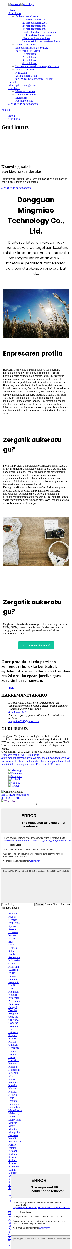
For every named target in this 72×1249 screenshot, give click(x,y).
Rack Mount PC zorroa (28, 50)
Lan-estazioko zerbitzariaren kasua (41, 41)
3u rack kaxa (29, 60)
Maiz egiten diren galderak (23, 85)
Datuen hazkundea (25, 94)
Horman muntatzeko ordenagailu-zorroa (37, 66)
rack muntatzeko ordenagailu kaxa (44, 761)
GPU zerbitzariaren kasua (36, 35)
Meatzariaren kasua (26, 75)
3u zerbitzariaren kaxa (34, 25)
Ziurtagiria (21, 97)
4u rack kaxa (29, 63)
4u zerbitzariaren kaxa (34, 28)
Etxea (11, 10)
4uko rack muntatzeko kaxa (16, 757)
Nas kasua (21, 72)
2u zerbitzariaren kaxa (34, 22)
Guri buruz (14, 88)
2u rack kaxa (29, 57)
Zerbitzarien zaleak (25, 44)
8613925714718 (10, 797)
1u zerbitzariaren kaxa (34, 19)
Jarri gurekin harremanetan (23, 103)
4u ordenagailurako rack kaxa (49, 757)
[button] (36, 645)
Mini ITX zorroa (24, 69)
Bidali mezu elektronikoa (15, 794)
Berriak (12, 82)
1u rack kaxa (29, 53)
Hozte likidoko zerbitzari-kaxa (39, 32)
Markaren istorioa (25, 91)
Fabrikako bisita (24, 100)
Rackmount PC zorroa (48, 764)
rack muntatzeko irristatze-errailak (34, 78)
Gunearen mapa (10, 754)
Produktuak (14, 13)
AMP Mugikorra (30, 754)
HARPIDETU (9, 687)
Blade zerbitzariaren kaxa (36, 38)
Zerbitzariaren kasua (26, 16)
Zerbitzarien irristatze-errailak (31, 47)
